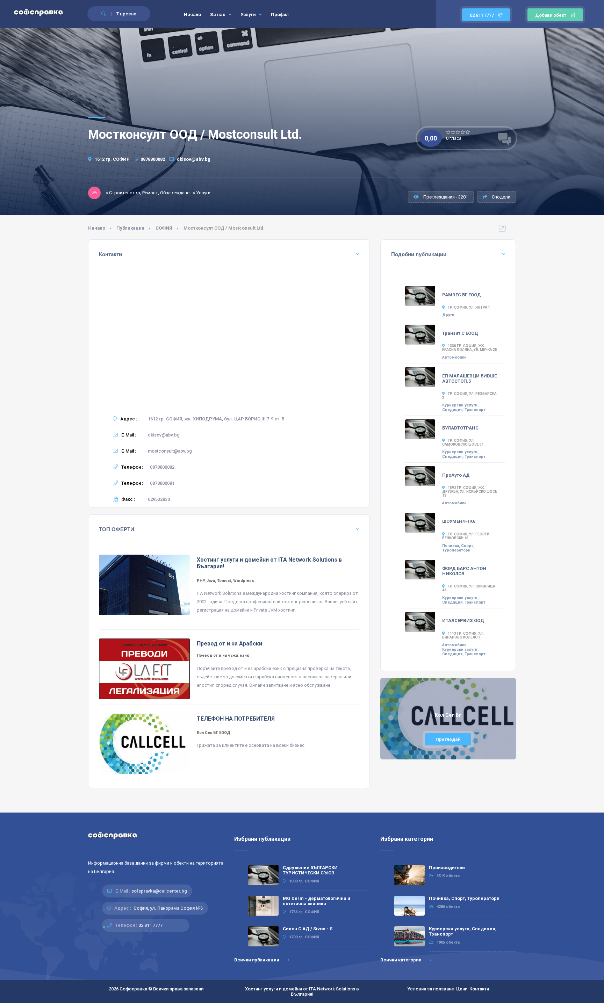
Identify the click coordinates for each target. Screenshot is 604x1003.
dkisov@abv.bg (193, 159)
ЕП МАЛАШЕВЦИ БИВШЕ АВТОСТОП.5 (469, 378)
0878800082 (153, 159)
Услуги (248, 14)
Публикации (130, 228)
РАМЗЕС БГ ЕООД (461, 294)
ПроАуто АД (456, 475)
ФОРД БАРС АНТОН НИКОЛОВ (464, 571)
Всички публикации (257, 959)
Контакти (479, 988)
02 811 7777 (482, 15)
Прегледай (448, 739)
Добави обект (550, 15)
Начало (192, 14)
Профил (280, 14)
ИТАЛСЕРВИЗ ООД (463, 620)
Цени (461, 988)
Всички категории (401, 959)
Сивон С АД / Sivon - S (307, 928)
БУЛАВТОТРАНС (460, 428)
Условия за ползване (430, 988)
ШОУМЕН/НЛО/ (459, 521)
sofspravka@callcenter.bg (159, 891)
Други (448, 315)
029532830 (159, 499)
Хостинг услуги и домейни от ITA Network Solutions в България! (302, 991)
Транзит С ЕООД (460, 333)
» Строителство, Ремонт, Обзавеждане (147, 192)
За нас (218, 14)
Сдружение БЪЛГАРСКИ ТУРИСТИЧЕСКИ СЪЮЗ (310, 870)
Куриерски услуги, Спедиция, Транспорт (464, 407)
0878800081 (162, 483)
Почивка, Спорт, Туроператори (458, 548)
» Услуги (201, 192)
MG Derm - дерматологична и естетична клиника (316, 901)
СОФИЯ (164, 228)
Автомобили (454, 357)
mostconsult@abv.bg (170, 451)
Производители (447, 867)
